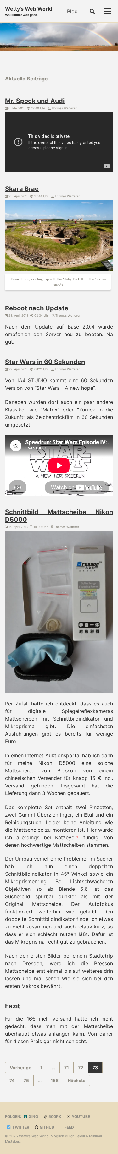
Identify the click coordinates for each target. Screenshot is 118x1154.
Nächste (76, 1080)
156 (55, 1080)
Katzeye (64, 837)
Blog (72, 11)
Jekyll (80, 1136)
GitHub (46, 1127)
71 (66, 1067)
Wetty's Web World (28, 11)
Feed (69, 1127)
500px (54, 1116)
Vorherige (20, 1067)
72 (80, 1067)
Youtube (80, 1116)
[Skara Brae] (59, 237)
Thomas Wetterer (64, 108)
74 (11, 1080)
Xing (33, 1116)
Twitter (20, 1127)
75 (26, 1080)
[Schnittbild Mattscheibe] (59, 613)
